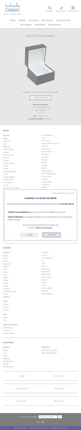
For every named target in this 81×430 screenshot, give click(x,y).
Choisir (29, 235)
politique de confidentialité (43, 227)
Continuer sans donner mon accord (62, 193)
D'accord (51, 235)
